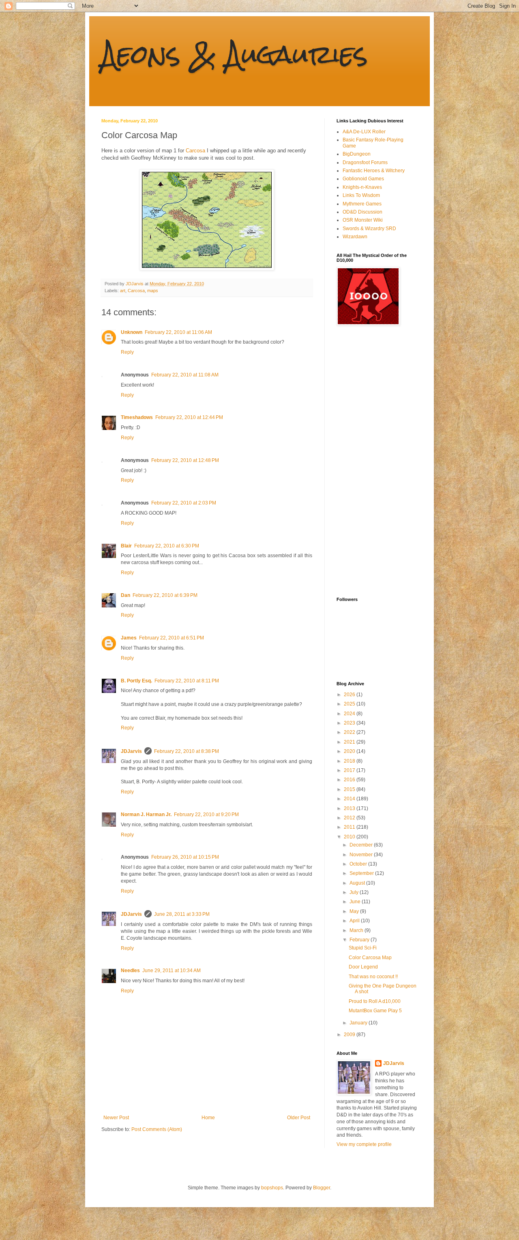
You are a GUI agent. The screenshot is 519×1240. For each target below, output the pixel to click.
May (355, 911)
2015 (350, 789)
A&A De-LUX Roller (364, 132)
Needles (130, 970)
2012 (350, 818)
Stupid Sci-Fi (363, 948)
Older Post (298, 1117)
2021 (350, 742)
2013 (350, 808)
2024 (350, 713)
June (356, 901)
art (122, 290)
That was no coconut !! (373, 976)
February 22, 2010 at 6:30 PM (166, 546)
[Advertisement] (369, 461)
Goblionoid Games (363, 179)
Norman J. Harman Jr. (146, 814)
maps (152, 290)
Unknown (131, 332)
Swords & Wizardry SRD (369, 228)
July (355, 892)
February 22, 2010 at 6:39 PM (165, 595)
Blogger (321, 1188)
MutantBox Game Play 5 (375, 1010)
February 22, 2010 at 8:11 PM (186, 681)
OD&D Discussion (362, 212)
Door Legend (363, 967)
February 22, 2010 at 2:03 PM (183, 503)
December (362, 845)
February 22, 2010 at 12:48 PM (185, 460)
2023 (350, 723)
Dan (125, 595)
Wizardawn (355, 236)
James (129, 638)
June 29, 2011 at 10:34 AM (171, 970)
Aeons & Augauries (234, 54)
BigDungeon (357, 154)
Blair (126, 546)
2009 (350, 1034)
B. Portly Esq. (136, 681)
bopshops (272, 1188)
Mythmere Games (362, 204)
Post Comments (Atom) (156, 1129)
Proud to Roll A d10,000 (375, 1001)
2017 (350, 770)
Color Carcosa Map (370, 957)
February (360, 940)
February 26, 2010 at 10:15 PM (185, 857)
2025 (350, 704)
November (362, 854)
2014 (350, 799)
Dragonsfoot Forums (365, 162)
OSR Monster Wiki (363, 220)
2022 (350, 732)
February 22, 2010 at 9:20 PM (206, 814)
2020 (350, 751)
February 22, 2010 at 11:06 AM (178, 332)
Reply (127, 352)
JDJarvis (131, 751)
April (355, 921)
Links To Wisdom (361, 195)
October (359, 864)
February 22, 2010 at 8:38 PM (186, 751)
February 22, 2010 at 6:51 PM (171, 638)
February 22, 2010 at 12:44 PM (189, 417)
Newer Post (116, 1117)
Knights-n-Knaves (362, 187)
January (359, 1023)
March (357, 930)
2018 (350, 761)
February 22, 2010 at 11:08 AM (185, 375)
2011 (350, 827)
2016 (350, 779)
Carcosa (195, 151)
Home (208, 1117)
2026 (350, 694)
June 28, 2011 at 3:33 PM (182, 914)
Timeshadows (137, 417)
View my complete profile (364, 1144)
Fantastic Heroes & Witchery (374, 170)
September (362, 873)
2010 (350, 837)
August (358, 883)
